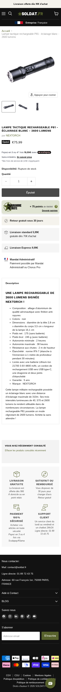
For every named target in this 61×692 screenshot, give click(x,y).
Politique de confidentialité (41, 679)
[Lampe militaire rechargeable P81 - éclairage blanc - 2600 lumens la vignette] (37, 106)
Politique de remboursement (30, 682)
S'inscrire (50, 635)
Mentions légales (43, 675)
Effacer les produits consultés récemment (25, 450)
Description (12, 283)
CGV (8, 675)
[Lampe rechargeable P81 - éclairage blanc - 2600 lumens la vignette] (23, 106)
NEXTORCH (13, 135)
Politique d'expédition (14, 679)
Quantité (6, 174)
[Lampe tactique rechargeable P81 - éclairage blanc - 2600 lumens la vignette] (8, 106)
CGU (17, 675)
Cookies (27, 675)
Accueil (6, 30)
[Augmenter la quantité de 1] (31, 181)
